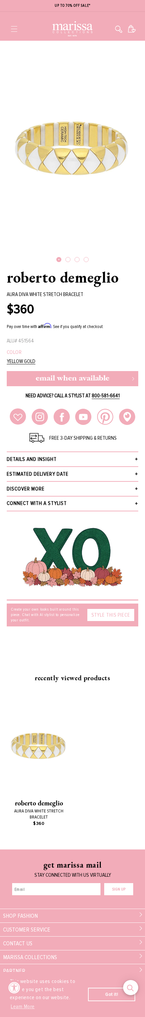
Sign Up (118, 889)
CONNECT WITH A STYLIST (37, 503)
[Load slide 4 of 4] (86, 259)
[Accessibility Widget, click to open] (14, 987)
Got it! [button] (111, 994)
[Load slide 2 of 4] (67, 259)
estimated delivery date (37, 474)
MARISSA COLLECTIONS (30, 957)
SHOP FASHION (20, 915)
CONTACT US (17, 943)
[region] (72, 6)
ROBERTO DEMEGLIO (63, 277)
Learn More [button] (23, 1006)
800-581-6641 (106, 396)
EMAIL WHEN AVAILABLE (72, 378)
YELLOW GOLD (21, 361)
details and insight (32, 459)
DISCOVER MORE (26, 488)
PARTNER (14, 971)
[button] (14, 29)
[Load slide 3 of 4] (77, 259)
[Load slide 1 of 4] (58, 259)
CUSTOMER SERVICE (26, 929)
